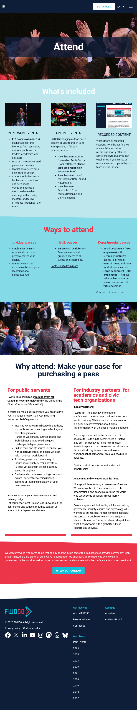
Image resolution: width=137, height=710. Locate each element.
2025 (76, 648)
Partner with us (81, 619)
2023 (76, 660)
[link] (121, 7)
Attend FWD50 (81, 613)
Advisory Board (113, 619)
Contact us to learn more (64, 266)
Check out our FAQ (68, 570)
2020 (76, 679)
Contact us (79, 465)
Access (62, 171)
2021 (76, 673)
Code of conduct (32, 628)
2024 (76, 654)
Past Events (79, 641)
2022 (76, 666)
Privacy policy (12, 628)
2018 (76, 691)
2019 (76, 685)
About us (110, 613)
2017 (76, 698)
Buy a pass (104, 6)
